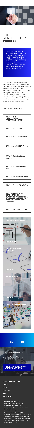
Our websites (7, 396)
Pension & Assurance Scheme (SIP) (13, 413)
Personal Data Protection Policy (11, 401)
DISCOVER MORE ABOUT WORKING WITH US (16, 367)
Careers (5, 384)
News (4, 393)
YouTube (22, 342)
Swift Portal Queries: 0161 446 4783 (13, 403)
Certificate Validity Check (10, 407)
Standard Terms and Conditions (21, 418)
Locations (6, 390)
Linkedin (11, 342)
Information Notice (17, 405)
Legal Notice (15, 420)
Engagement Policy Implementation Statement (16, 416)
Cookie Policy (24, 420)
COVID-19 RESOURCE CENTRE (11, 381)
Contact (5, 387)
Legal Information (23, 407)
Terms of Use (7, 420)
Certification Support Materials (24, 30)
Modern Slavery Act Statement (12, 411)
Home (4, 30)
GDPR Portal (7, 405)
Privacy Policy (7, 418)
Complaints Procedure (10, 409)
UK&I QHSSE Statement (10, 415)
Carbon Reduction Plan (24, 415)
